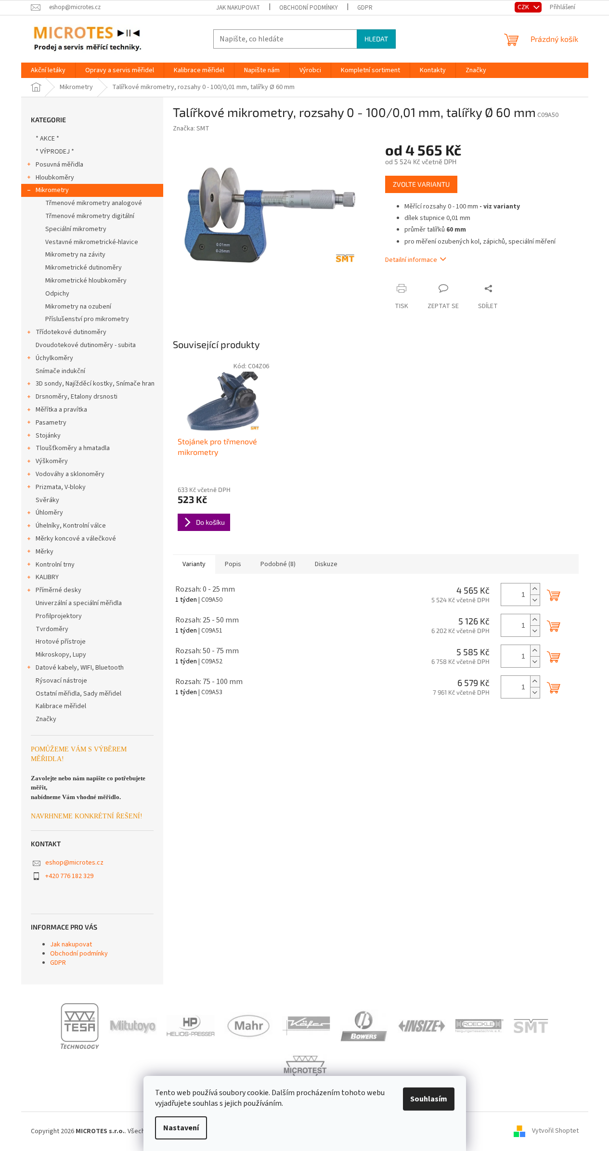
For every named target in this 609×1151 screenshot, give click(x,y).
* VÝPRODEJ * (55, 151)
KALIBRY (47, 577)
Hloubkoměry (55, 177)
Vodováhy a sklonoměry (70, 474)
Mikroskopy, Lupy (61, 655)
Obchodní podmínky (308, 7)
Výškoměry (52, 461)
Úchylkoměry (54, 358)
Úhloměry (49, 512)
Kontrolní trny (55, 564)
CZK (524, 7)
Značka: (191, 128)
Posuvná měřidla (59, 164)
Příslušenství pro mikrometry (87, 319)
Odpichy (57, 293)
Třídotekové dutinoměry (71, 332)
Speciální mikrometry (75, 229)
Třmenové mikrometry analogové (93, 203)
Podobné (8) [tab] (278, 564)
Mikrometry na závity (75, 254)
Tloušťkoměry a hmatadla (73, 448)
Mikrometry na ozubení (78, 306)
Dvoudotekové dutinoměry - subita (86, 345)
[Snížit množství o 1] (535, 600)
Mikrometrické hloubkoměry (86, 280)
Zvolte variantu (421, 184)
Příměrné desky (58, 590)
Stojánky (48, 435)
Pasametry (51, 422)
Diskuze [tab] (326, 564)
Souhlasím (428, 1099)
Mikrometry (52, 190)
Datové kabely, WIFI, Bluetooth (80, 667)
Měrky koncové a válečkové (76, 538)
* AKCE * (47, 138)
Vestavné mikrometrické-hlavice (91, 242)
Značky (46, 719)
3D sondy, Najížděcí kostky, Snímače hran (95, 383)
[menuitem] (48, 70)
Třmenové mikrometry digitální (89, 216)
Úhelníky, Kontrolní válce (71, 525)
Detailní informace (411, 260)
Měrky (44, 551)
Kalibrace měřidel (61, 706)
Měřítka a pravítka (61, 409)
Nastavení (181, 1128)
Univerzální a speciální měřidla (79, 603)
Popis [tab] (233, 564)
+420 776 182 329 (69, 876)
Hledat (376, 39)
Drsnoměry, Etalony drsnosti (76, 396)
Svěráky (47, 500)
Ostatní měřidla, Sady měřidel (78, 693)
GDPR (365, 7)
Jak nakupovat (238, 7)
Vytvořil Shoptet (555, 1131)
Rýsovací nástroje (61, 680)
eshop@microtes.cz (74, 862)
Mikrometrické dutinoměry (83, 267)
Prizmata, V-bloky (61, 487)
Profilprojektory (59, 616)
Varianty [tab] (194, 564)
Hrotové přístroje (61, 642)
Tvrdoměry (52, 629)
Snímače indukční (60, 371)
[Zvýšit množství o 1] (535, 589)
